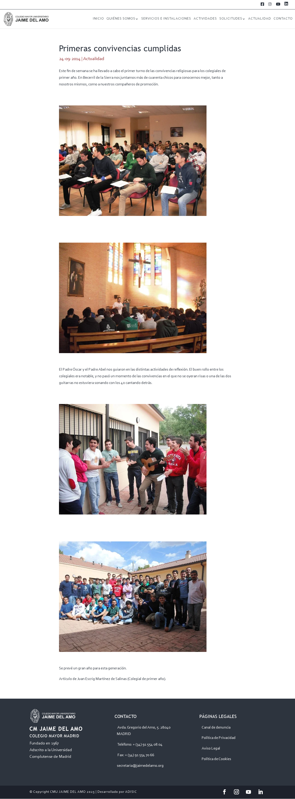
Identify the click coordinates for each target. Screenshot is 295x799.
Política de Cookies (216, 759)
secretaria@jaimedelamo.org (140, 766)
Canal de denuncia (216, 727)
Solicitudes (230, 18)
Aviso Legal (211, 748)
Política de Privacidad (219, 738)
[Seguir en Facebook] (224, 792)
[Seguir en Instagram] (236, 792)
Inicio (98, 18)
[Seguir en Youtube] (248, 792)
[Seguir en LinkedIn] (260, 792)
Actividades (205, 18)
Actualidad (259, 18)
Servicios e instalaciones (166, 18)
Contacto (283, 18)
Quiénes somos (120, 18)
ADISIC (131, 792)
